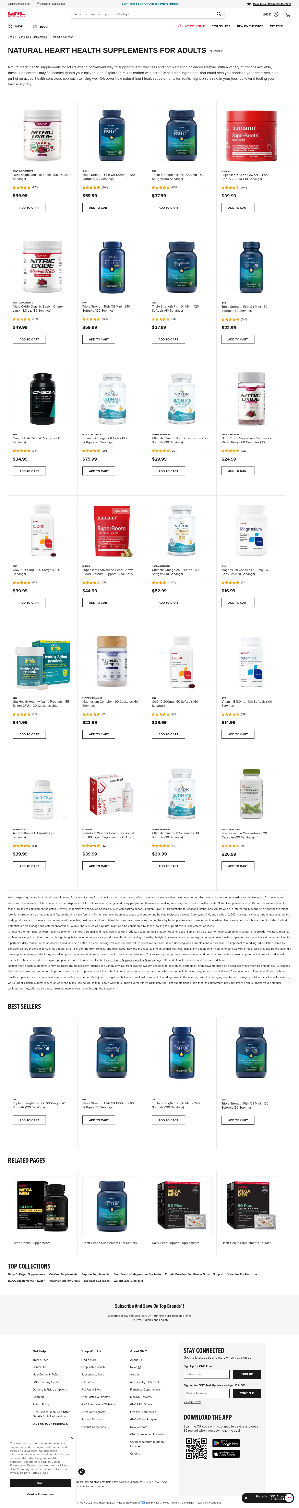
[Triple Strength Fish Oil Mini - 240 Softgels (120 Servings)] (112, 266)
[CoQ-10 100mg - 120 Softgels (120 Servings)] (42, 530)
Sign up (247, 1374)
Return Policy (41, 1404)
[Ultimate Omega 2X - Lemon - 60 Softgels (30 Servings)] (182, 530)
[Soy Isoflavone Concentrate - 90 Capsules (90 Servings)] (251, 793)
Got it (41, 1483)
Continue (247, 1393)
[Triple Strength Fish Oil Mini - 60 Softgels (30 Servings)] (251, 267)
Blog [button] (44, 26)
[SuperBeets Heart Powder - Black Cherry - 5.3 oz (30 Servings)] (251, 135)
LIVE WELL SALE (194, 26)
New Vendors (138, 1427)
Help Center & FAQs (45, 1374)
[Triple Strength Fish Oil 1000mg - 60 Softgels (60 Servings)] (182, 135)
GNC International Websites (98, 1404)
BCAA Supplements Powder (26, 1281)
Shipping (38, 1397)
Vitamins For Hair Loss (242, 1274)
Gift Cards (87, 1382)
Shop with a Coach (93, 1367)
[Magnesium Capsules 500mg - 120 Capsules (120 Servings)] (251, 530)
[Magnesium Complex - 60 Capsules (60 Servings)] (112, 661)
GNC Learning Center (46, 1382)
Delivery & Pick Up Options (50, 1389)
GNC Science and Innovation (148, 1434)
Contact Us (40, 1367)
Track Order (40, 1360)
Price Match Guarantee (95, 1397)
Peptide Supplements (96, 1274)
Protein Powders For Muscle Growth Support (194, 1274)
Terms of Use (39, 1472)
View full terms (192, 1402)
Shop (11, 37)
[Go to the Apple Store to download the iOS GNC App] (226, 1454)
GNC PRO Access (141, 1404)
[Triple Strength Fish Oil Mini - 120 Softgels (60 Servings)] (182, 266)
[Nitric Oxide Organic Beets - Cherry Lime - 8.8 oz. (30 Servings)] (42, 266)
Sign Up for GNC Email (198, 1366)
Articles (135, 1374)
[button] (271, 14)
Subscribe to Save (92, 1374)
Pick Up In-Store (91, 1389)
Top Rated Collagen (97, 1281)
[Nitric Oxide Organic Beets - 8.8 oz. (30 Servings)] (42, 135)
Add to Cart (29, 208)
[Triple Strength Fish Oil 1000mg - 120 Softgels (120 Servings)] (112, 135)
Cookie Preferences (40, 1494)
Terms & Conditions (183, 1502)
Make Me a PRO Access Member (272, 4)
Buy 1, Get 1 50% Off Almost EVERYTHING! (150, 3)
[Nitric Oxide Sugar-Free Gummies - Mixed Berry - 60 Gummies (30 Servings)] (251, 398)
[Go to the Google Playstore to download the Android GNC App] (226, 1443)
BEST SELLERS (221, 26)
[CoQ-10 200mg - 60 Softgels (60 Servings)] (182, 661)
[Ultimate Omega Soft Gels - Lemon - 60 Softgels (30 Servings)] (182, 398)
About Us (136, 1360)
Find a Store (89, 1360)
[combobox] (147, 14)
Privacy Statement (127, 1502)
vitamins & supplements (33, 37)
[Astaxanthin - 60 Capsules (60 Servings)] (42, 793)
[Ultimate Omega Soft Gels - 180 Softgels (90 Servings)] (112, 398)
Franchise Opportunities (145, 1389)
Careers (135, 1453)
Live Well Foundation (143, 1412)
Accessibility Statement (144, 1382)
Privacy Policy (19, 1472)
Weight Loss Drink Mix (128, 1281)
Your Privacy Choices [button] (157, 1502)
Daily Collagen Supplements (26, 1274)
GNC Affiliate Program (143, 1419)
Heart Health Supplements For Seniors (129, 960)
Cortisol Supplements (63, 1274)
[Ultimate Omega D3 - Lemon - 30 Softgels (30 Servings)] (182, 793)
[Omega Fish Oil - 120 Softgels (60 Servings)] (42, 398)
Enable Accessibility (19, 3)
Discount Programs (93, 1412)
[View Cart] (289, 12)
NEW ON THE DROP (250, 26)
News (134, 1367)
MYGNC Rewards (141, 1397)
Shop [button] (19, 26)
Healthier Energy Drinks (64, 1281)
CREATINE (276, 26)
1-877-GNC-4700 (155, 1482)
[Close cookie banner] (72, 1438)
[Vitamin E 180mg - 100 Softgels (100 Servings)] (251, 661)
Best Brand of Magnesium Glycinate (137, 1274)
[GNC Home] (16, 14)
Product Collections (93, 1427)
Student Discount (92, 1419)
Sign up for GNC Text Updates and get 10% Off (214, 1385)
